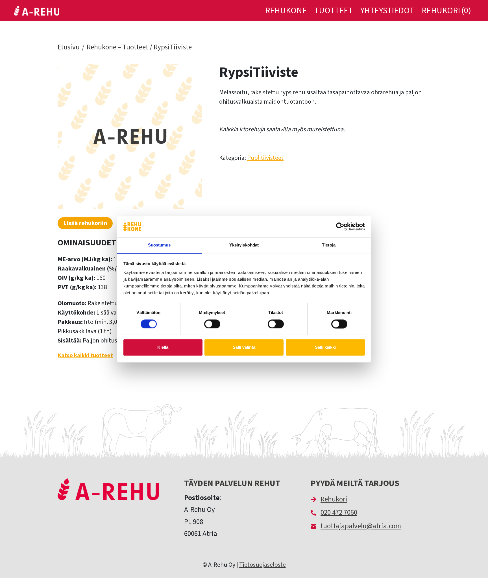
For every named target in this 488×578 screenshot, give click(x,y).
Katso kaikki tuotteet (85, 355)
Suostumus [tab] (159, 245)
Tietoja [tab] (329, 245)
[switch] (212, 323)
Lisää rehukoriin (85, 223)
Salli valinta (244, 347)
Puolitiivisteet (265, 157)
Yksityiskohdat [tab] (244, 245)
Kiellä (162, 347)
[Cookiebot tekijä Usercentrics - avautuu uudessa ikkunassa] (340, 226)
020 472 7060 (339, 512)
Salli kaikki (325, 347)
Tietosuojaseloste (262, 564)
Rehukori (334, 499)
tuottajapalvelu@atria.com (361, 526)
